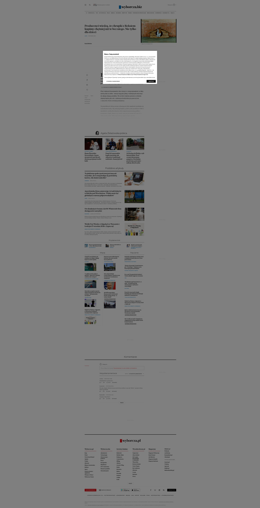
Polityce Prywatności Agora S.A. (141, 74)
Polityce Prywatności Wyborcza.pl (125, 74)
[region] (130, 67)
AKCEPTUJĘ (151, 81)
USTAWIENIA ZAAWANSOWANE (113, 81)
